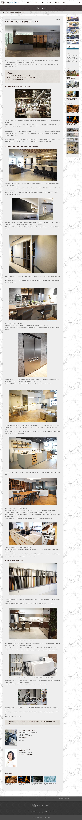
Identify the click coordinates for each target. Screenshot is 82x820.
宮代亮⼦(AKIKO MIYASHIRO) (25, 754)
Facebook (48, 811)
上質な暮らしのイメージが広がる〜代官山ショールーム (21, 77)
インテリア (8, 19)
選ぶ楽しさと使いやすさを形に (15, 79)
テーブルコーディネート (71, 55)
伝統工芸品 (73, 61)
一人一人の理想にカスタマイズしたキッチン (19, 75)
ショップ (75, 60)
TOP (3, 12)
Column (49, 2)
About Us (56, 2)
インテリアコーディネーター (16, 19)
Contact (64, 2)
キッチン (24, 19)
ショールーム (30, 19)
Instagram (24, 737)
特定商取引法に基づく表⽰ (64, 798)
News (28, 2)
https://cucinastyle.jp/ (27, 735)
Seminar (42, 2)
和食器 (68, 61)
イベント (70, 60)
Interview (35, 2)
